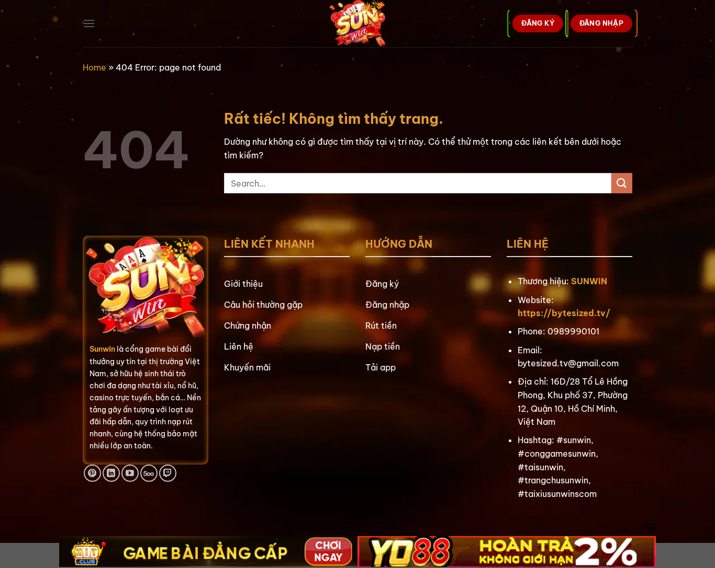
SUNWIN (589, 281)
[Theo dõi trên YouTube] (130, 473)
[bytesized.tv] (358, 23)
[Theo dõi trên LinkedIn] (111, 473)
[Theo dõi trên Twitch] (167, 473)
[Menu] (89, 23)
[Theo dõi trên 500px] (149, 473)
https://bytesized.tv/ (564, 313)
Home (94, 67)
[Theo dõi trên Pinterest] (92, 473)
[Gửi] (621, 183)
